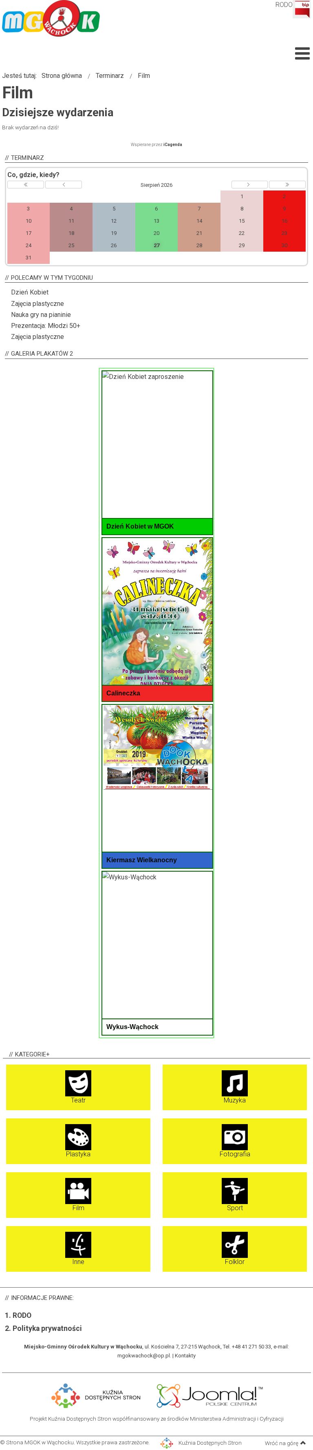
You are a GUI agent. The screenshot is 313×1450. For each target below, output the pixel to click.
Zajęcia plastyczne (37, 304)
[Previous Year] (25, 184)
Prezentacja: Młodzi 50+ (45, 326)
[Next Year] (287, 184)
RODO (284, 5)
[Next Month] (249, 184)
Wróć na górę (281, 1443)
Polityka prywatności (47, 1328)
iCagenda (172, 144)
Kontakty (185, 1356)
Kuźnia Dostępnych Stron (209, 1442)
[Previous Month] (63, 184)
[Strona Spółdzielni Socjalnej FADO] (151, 1395)
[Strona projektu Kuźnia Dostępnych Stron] (96, 1395)
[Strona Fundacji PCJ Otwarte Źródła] (210, 1395)
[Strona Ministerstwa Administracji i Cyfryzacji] (149, 1395)
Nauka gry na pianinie (41, 315)
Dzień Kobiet (29, 292)
